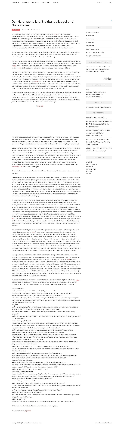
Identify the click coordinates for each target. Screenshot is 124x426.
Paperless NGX (91, 169)
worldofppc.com (17, 167)
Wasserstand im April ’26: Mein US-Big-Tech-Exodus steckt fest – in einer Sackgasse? (99, 124)
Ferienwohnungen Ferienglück (96, 92)
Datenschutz (46, 2)
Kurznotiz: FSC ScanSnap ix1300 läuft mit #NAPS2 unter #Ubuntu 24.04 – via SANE (98, 142)
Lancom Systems (91, 164)
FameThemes (108, 423)
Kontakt (56, 2)
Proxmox (89, 171)
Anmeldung (90, 39)
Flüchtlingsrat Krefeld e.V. (94, 94)
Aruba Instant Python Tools (95, 52)
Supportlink (90, 35)
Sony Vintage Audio (92, 49)
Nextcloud (89, 167)
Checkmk (89, 162)
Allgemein (16, 29)
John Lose (25, 29)
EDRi (87, 90)
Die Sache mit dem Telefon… (96, 118)
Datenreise (15, 2)
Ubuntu (88, 173)
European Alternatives (93, 56)
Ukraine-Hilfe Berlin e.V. (94, 97)
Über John (25, 2)
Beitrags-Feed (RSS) (92, 32)
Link (55, 34)
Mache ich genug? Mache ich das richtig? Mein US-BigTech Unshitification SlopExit (98, 133)
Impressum (35, 2)
